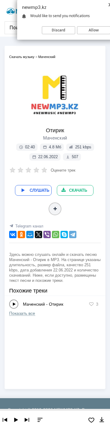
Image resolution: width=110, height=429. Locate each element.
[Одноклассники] (21, 234)
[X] (38, 234)
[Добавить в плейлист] (55, 208)
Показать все (22, 313)
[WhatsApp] (55, 234)
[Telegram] (72, 234)
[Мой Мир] (30, 234)
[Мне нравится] (91, 304)
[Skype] (64, 234)
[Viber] (47, 234)
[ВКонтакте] (12, 234)
